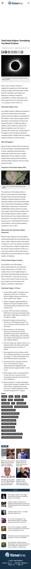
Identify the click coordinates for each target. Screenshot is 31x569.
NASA (10, 400)
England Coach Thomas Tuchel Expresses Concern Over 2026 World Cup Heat (22, 482)
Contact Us (11, 565)
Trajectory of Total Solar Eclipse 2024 (12, 434)
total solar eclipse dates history (10, 413)
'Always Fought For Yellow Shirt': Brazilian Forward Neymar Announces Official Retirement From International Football (19, 504)
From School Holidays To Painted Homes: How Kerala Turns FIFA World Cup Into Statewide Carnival (18, 528)
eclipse (7, 86)
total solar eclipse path (8, 427)
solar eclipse (5, 403)
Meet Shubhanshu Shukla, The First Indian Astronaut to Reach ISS (21, 463)
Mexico (24, 396)
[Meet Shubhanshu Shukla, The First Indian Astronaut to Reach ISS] (23, 454)
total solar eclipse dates (8, 410)
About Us (20, 565)
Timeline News (21, 403)
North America (19, 400)
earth (11, 396)
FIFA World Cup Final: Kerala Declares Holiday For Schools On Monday (18, 536)
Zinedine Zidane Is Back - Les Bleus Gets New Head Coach (18, 512)
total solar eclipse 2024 (21, 406)
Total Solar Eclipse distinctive (9, 417)
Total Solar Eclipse (7, 406)
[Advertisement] (15, 21)
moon (3, 103)
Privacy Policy (7, 563)
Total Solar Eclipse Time (8, 430)
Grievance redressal (21, 563)
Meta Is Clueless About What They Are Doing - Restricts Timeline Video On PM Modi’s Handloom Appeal (8, 463)
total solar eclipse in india (8, 423)
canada (4, 396)
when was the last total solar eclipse (11, 437)
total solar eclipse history (8, 420)
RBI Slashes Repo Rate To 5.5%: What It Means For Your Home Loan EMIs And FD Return (8, 482)
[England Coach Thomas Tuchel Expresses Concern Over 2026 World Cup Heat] (8, 472)
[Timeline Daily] (15, 2)
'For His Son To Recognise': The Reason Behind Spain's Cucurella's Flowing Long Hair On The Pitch (17, 520)
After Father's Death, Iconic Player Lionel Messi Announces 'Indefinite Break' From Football (18, 496)
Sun (21, 103)
